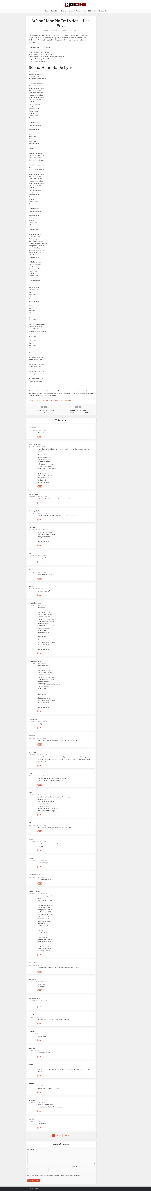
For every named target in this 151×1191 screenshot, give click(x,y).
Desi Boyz (33, 400)
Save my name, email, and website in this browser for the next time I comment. (55, 1176)
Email (52, 1167)
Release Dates (81, 11)
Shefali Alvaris (66, 400)
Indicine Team (67, 30)
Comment (30, 1149)
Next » (65, 1136)
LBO (95, 11)
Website (75, 1167)
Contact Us (103, 11)
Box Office (54, 11)
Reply (39, 436)
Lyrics (71, 11)
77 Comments (56, 30)
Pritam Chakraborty (53, 400)
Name (30, 1167)
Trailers (63, 11)
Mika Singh (41, 400)
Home (46, 11)
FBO (89, 11)
